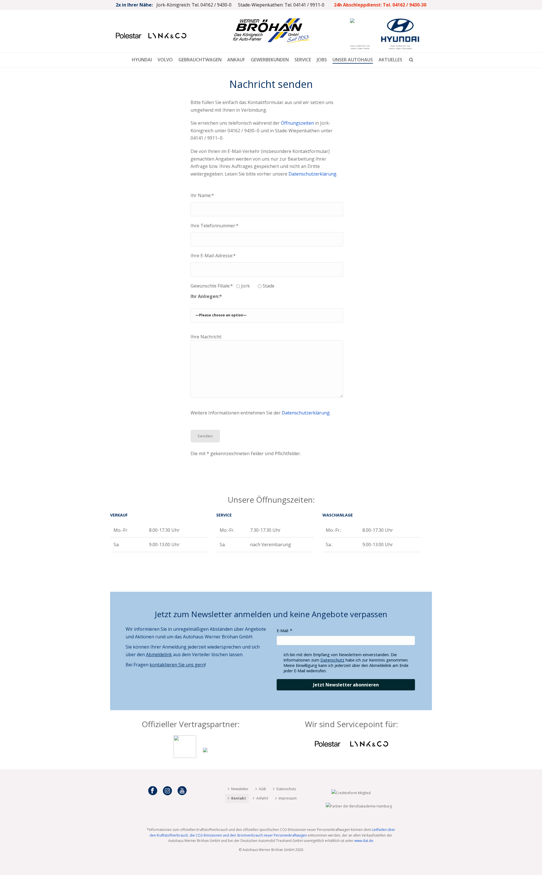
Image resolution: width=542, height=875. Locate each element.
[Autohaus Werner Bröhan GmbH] (271, 31)
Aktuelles (390, 60)
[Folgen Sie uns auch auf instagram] (167, 791)
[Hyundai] (205, 756)
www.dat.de (363, 840)
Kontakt (238, 798)
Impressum (288, 798)
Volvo (165, 60)
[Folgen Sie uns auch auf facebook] (152, 791)
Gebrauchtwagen (200, 60)
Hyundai (142, 60)
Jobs (322, 60)
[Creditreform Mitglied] (351, 792)
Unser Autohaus (353, 60)
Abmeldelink (159, 654)
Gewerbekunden (270, 60)
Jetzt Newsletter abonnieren (346, 685)
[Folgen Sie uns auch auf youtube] (182, 791)
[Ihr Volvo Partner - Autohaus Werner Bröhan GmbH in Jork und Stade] (185, 756)
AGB (262, 789)
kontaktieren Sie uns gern (177, 665)
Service (302, 60)
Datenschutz (332, 660)
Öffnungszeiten (297, 123)
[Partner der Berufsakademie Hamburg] (359, 805)
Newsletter (239, 789)
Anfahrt (262, 798)
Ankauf (236, 60)
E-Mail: (283, 630)
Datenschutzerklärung (312, 174)
